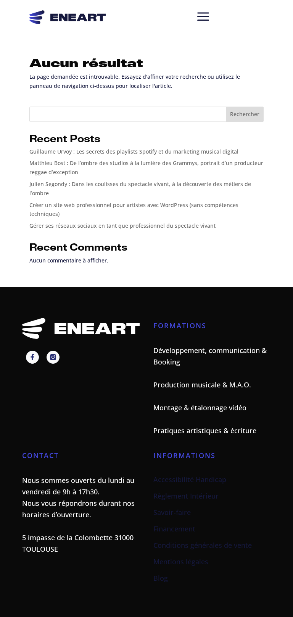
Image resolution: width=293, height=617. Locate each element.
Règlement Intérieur (186, 495)
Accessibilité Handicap (189, 479)
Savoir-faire (172, 512)
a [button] (203, 17)
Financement (174, 528)
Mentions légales (180, 561)
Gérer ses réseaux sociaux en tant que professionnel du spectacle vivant (122, 225)
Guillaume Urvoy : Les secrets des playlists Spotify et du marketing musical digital (133, 151)
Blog (160, 578)
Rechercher (244, 114)
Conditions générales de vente (202, 545)
